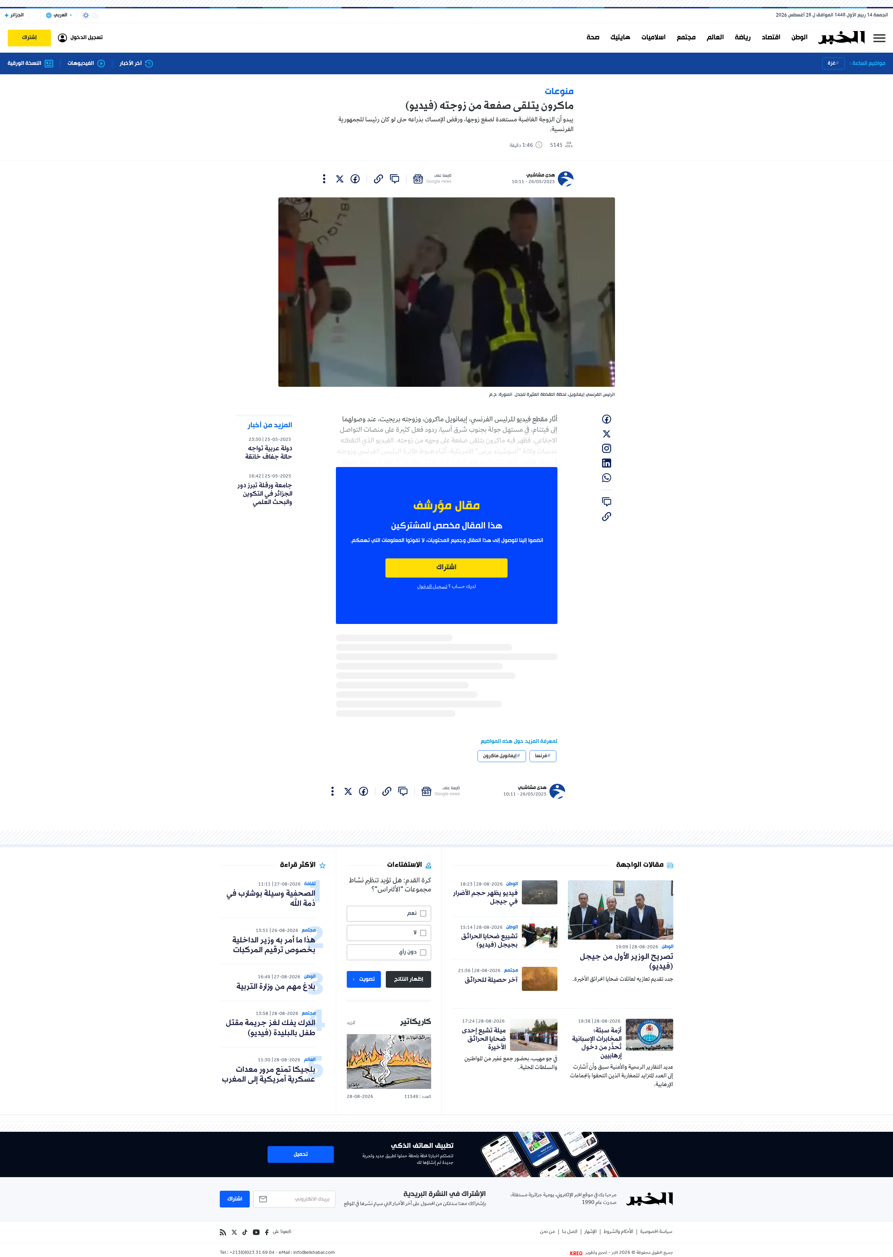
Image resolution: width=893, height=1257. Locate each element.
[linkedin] (606, 463)
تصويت (367, 979)
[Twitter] (234, 1232)
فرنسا (541, 756)
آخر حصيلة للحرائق (491, 980)
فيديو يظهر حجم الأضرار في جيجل (485, 897)
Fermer (879, 38)
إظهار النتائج (408, 979)
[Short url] (378, 178)
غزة (831, 63)
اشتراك (446, 567)
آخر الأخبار (131, 63)
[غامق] (95, 15)
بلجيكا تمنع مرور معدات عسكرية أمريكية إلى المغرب (268, 1074)
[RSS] (223, 1232)
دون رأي (408, 952)
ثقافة (310, 884)
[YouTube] (256, 1232)
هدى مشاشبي (540, 175)
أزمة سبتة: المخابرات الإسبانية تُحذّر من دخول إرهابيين (597, 1043)
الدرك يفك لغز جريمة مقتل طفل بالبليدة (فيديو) (270, 1028)
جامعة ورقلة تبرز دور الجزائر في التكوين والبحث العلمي (265, 494)
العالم (715, 37)
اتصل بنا (569, 1232)
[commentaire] (394, 178)
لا (415, 933)
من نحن (547, 1232)
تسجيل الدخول (432, 587)
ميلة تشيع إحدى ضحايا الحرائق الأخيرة (484, 1039)
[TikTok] (244, 1232)
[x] (340, 178)
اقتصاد (771, 37)
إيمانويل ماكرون (500, 756)
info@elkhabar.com (314, 1253)
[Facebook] (267, 1232)
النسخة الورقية (24, 63)
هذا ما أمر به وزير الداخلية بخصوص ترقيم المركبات (273, 945)
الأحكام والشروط (618, 1232)
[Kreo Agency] (577, 1253)
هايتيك (620, 37)
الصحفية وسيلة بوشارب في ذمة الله (270, 898)
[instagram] (606, 448)
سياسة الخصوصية (656, 1232)
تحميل (301, 1154)
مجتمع (686, 37)
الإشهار (590, 1232)
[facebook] (355, 178)
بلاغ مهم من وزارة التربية (276, 986)
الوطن (799, 37)
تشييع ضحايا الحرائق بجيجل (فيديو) (489, 940)
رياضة (743, 37)
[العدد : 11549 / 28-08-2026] (389, 1061)
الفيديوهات (81, 63)
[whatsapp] (606, 477)
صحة (593, 37)
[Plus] (324, 178)
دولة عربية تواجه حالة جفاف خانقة (268, 452)
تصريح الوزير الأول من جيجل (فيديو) (626, 961)
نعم (412, 913)
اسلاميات (653, 37)
